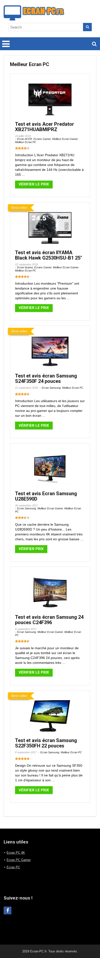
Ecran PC (13, 867)
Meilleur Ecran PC (25, 142)
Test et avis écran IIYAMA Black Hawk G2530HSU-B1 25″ (48, 255)
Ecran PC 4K (16, 852)
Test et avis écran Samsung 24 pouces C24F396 (49, 619)
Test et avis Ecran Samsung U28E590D (46, 496)
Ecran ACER (24, 138)
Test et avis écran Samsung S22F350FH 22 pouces (46, 743)
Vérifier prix (31, 549)
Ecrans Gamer (42, 138)
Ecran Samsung (51, 387)
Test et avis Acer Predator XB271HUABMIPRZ (44, 126)
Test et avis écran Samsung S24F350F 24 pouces (46, 378)
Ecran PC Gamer (19, 860)
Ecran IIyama (25, 267)
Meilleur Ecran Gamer (65, 138)
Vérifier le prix (34, 184)
